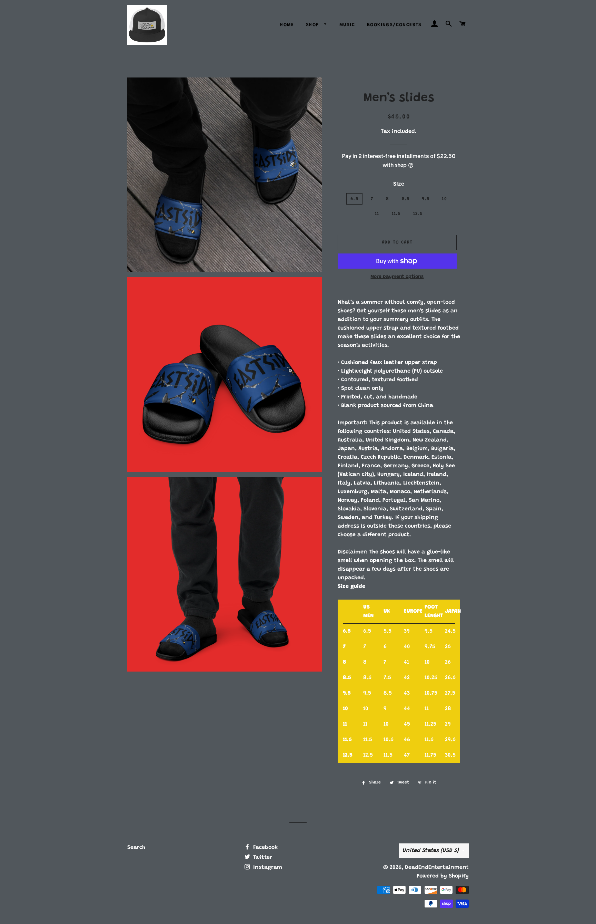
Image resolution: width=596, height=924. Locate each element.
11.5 (396, 213)
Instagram (266, 867)
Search (136, 847)
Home (287, 25)
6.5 (354, 199)
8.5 (406, 199)
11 (377, 213)
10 (444, 199)
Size (398, 184)
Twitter (261, 857)
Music (347, 25)
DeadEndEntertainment (437, 867)
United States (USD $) (431, 850)
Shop (313, 25)
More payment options (397, 276)
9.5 (425, 199)
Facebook (264, 847)
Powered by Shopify (443, 876)
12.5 (418, 213)
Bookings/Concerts (394, 25)
